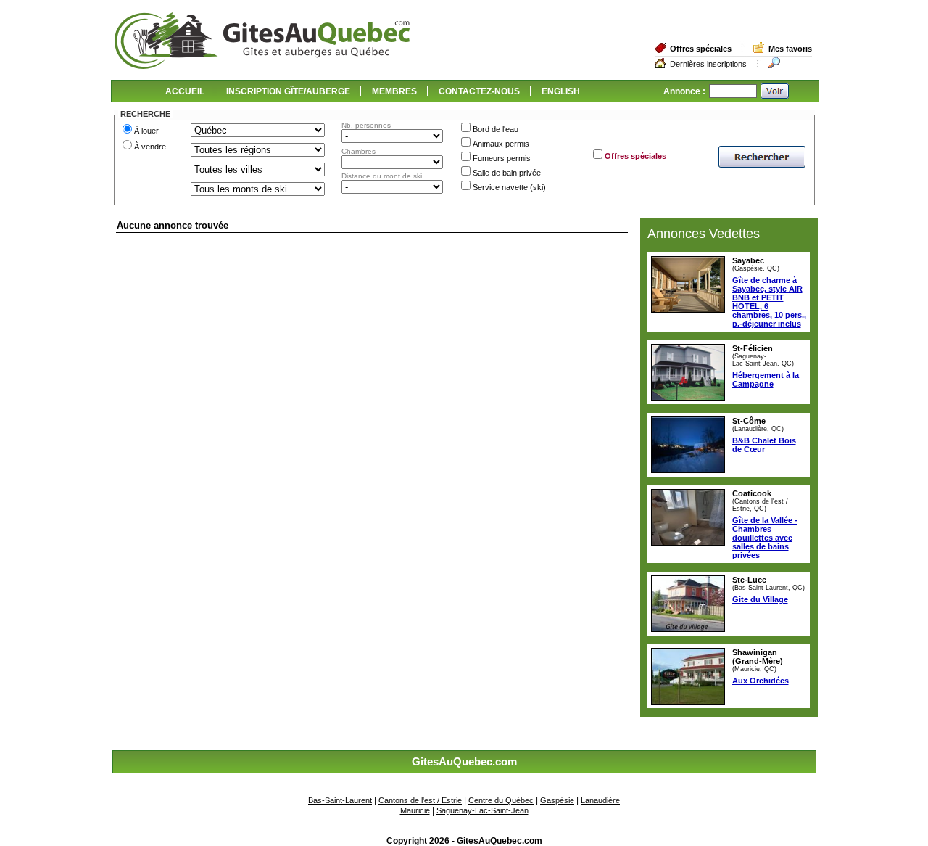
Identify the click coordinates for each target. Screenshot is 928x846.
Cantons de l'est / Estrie (420, 800)
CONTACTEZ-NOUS (479, 91)
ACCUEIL (184, 91)
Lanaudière (600, 800)
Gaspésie (557, 800)
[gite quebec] (262, 66)
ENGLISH (561, 91)
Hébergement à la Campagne (765, 379)
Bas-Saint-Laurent (340, 800)
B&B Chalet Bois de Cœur (764, 444)
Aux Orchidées (760, 680)
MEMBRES (394, 91)
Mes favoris (790, 48)
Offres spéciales (701, 48)
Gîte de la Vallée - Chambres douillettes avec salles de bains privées (765, 537)
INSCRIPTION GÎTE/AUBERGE (288, 91)
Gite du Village (760, 599)
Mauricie (415, 810)
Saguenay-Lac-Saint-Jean (482, 810)
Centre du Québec (501, 800)
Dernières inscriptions (708, 63)
